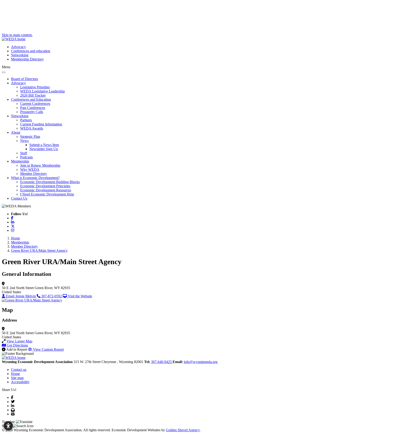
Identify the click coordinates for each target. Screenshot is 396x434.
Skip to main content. (17, 35)
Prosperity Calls (31, 112)
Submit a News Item (44, 145)
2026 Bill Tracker (33, 95)
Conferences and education (30, 51)
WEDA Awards (31, 128)
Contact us (18, 370)
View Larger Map (19, 341)
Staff (23, 153)
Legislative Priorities (35, 87)
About (15, 132)
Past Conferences (32, 108)
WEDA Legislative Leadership (42, 91)
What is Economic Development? (35, 178)
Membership (20, 161)
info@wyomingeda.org (200, 362)
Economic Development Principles (45, 186)
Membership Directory (27, 59)
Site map (17, 378)
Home (15, 374)
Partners (26, 120)
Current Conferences (35, 104)
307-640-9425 (162, 362)
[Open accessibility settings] (8, 425)
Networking (19, 55)
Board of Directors (24, 79)
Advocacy (18, 47)
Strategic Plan (30, 136)
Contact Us (19, 198)
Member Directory (33, 174)
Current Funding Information (41, 124)
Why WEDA (29, 169)
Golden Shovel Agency (183, 430)
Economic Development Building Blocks (50, 182)
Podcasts (26, 157)
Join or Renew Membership (40, 165)
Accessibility (20, 382)
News (24, 141)
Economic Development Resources (45, 190)
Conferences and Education (31, 99)
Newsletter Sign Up (43, 149)
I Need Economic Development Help (47, 194)
